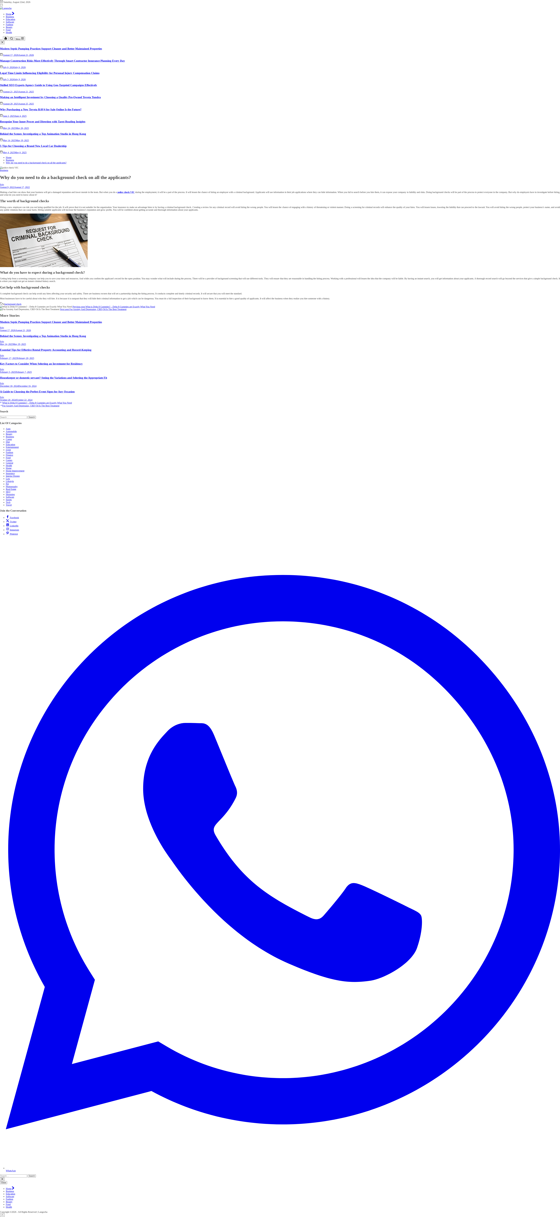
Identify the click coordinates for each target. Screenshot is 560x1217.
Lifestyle (10, 481)
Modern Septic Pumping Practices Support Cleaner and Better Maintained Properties (51, 48)
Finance (9, 455)
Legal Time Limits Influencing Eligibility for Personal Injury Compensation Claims (49, 73)
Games (9, 460)
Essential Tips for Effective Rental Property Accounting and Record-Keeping (45, 349)
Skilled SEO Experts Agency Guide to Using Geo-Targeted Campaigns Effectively (48, 85)
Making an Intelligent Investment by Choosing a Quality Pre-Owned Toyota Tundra (50, 97)
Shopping (10, 494)
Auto (8, 429)
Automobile (11, 431)
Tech (8, 502)
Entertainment (12, 447)
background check (13, 304)
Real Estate (11, 489)
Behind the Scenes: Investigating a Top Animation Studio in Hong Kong (43, 133)
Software (10, 22)
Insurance (10, 473)
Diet (8, 442)
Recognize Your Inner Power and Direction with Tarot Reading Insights (42, 121)
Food (8, 30)
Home (9, 14)
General (9, 463)
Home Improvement (15, 471)
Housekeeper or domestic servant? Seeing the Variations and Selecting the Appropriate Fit (53, 377)
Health (9, 32)
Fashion (9, 24)
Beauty (9, 27)
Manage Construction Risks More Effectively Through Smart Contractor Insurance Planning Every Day (62, 60)
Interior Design (13, 476)
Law (8, 478)
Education (10, 19)
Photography (12, 486)
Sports (9, 499)
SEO (8, 492)
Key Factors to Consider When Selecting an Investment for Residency (41, 363)
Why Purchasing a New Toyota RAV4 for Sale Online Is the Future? (41, 109)
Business (10, 16)
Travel (9, 505)
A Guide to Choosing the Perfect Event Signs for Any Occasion (37, 391)
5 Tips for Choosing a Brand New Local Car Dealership (33, 145)
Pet (7, 484)
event (8, 450)
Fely (2, 184)
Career (9, 439)
